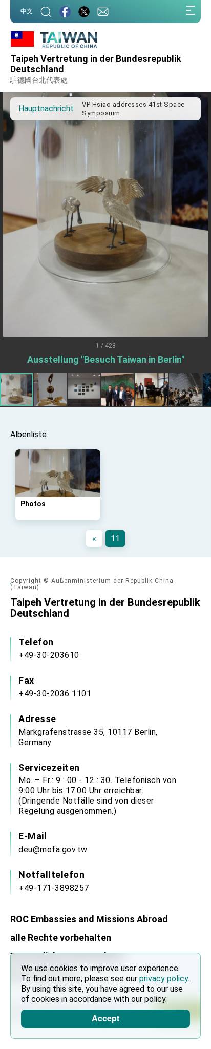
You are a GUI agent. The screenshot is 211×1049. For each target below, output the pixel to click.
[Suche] (46, 11)
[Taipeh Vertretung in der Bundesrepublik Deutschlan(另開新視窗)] (65, 11)
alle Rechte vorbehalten (60, 937)
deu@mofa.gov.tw (53, 849)
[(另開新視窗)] (84, 11)
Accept (105, 1018)
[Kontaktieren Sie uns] (103, 11)
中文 (26, 11)
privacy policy (163, 978)
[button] (25, 108)
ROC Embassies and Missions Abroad (89, 919)
